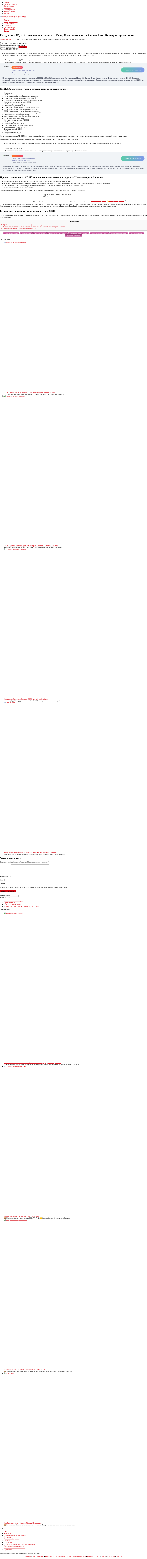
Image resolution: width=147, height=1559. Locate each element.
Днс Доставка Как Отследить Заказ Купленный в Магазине (24, 1369)
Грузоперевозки (9, 9)
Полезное (7, 8)
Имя (2, 880)
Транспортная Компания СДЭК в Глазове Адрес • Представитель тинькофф (30, 852)
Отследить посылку (11, 4)
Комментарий (5, 876)
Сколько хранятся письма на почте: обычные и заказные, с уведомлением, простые (32, 1063)
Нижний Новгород (79, 1556)
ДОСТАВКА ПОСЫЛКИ (13, 904)
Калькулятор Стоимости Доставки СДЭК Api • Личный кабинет (26, 699)
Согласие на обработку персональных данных (20, 1544)
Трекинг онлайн (9, 11)
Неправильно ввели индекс (13, 901)
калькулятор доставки (116, 201)
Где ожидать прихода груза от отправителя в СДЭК (18, 228)
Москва (28, 1556)
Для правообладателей (11, 1539)
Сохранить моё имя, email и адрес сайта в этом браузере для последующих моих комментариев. (35, 887)
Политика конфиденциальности (15, 1535)
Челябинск (90, 1556)
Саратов (119, 1556)
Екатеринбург (60, 1556)
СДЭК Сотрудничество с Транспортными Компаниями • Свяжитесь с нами (30, 392)
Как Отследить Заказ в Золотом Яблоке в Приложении (23, 1523)
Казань (69, 1556)
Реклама (7, 1541)
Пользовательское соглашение (14, 1548)
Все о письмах (9, 6)
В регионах (8, 1550)
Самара (103, 1556)
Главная (6, 2)
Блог (5, 1532)
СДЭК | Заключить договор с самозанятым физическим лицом (22, 225)
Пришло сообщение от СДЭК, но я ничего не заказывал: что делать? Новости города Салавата (33, 227)
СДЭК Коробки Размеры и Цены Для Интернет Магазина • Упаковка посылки (31, 546)
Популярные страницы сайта (14, 1546)
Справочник (8, 1542)
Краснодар (111, 1556)
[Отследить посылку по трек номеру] (13, 16)
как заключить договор (98, 201)
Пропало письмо (9, 903)
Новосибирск (49, 1556)
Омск (98, 1556)
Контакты (7, 1533)
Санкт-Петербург (38, 1556)
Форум (6, 13)
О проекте (7, 1537)
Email (2, 884)
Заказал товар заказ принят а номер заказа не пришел (22, 906)
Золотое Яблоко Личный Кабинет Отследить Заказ (21, 1216)
